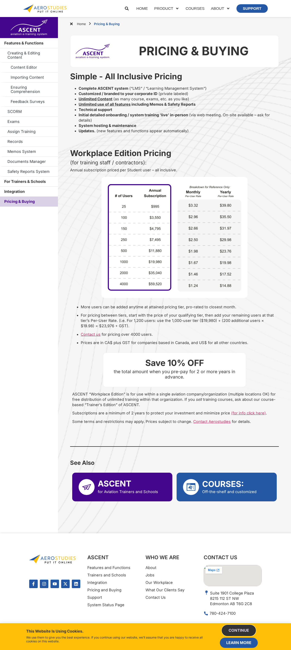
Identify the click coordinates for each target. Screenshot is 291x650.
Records (15, 141)
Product (163, 8)
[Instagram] (44, 584)
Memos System (21, 151)
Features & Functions (23, 43)
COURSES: (223, 484)
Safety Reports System (28, 171)
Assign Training (21, 131)
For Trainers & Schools (25, 181)
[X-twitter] (65, 584)
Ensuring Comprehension (25, 89)
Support (252, 8)
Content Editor (24, 67)
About (217, 8)
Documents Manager (26, 161)
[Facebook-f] (33, 584)
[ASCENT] (87, 487)
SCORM (14, 111)
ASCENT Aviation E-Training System (29, 27)
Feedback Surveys (28, 101)
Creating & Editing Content (23, 55)
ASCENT (114, 483)
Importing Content (27, 77)
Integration (14, 191)
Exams (13, 121)
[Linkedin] (76, 584)
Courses (195, 8)
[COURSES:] (191, 487)
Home (142, 8)
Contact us (91, 334)
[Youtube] (54, 584)
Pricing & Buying (19, 201)
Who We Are (162, 557)
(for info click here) (248, 413)
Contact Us (220, 557)
